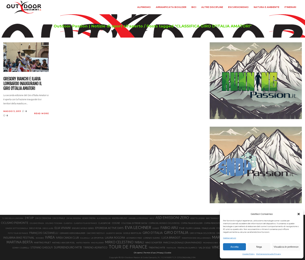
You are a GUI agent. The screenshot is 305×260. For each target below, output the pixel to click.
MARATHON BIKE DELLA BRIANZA (196, 238)
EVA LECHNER (138, 227)
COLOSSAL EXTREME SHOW (134, 223)
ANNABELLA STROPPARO (138, 218)
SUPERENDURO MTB (68, 247)
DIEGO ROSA (35, 228)
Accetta (234, 246)
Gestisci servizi (229, 238)
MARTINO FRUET (42, 242)
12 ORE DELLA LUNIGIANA (12, 218)
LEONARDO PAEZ (134, 238)
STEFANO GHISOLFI (41, 247)
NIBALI (139, 242)
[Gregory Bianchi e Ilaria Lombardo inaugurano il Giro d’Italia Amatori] (26, 56)
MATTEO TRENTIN (83, 243)
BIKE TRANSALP (212, 218)
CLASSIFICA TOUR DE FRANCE (85, 223)
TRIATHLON (171, 248)
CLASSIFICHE (104, 223)
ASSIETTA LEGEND (197, 218)
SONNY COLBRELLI (20, 248)
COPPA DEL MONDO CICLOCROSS (164, 223)
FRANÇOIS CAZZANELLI (43, 232)
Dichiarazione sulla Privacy (268, 254)
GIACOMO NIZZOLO (96, 233)
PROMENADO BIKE (210, 243)
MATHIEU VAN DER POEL (63, 242)
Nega (259, 246)
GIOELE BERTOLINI (132, 233)
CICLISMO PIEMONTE (14, 222)
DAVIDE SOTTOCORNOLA (17, 228)
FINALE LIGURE (208, 228)
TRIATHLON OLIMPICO (187, 248)
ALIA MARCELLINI (104, 218)
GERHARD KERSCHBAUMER (72, 233)
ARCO (151, 218)
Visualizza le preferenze (286, 246)
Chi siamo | (138, 253)
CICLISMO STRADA (37, 223)
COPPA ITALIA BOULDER (192, 223)
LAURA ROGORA (115, 237)
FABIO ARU (169, 228)
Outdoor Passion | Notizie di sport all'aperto (98, 26)
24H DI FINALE (58, 218)
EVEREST (155, 228)
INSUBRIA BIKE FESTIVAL (18, 237)
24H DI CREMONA (43, 218)
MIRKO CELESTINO (119, 242)
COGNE (116, 223)
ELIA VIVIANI (62, 227)
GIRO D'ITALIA (152, 232)
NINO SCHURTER (153, 242)
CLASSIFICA (68, 223)
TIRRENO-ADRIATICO (95, 247)
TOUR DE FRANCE (128, 247)
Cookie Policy (248, 254)
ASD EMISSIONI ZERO (172, 218)
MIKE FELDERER (97, 243)
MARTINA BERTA (20, 242)
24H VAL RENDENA (73, 218)
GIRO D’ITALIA (176, 232)
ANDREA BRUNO (119, 218)
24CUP (29, 218)
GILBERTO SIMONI (114, 233)
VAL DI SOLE (205, 247)
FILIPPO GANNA (193, 228)
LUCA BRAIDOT (171, 237)
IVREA (50, 237)
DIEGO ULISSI (48, 228)
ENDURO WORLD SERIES (83, 228)
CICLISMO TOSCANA (53, 223)
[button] (298, 214)
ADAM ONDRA (88, 218)
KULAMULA (85, 238)
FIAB (181, 228)
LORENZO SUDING (151, 238)
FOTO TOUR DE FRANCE (18, 233)
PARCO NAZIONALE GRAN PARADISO (182, 242)
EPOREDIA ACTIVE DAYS (109, 228)
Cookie (168, 253)
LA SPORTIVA (97, 238)
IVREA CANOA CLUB (67, 237)
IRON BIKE (40, 238)
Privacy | (160, 253)
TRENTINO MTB (157, 247)
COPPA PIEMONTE (212, 223)
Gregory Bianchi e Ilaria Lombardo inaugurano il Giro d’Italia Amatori (22, 84)
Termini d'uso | (150, 253)
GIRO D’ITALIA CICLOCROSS (202, 233)
